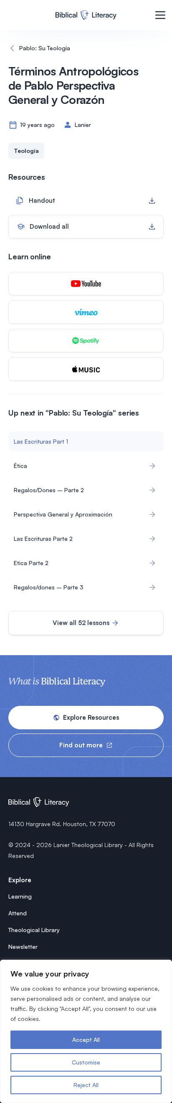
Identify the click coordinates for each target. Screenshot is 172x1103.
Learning (20, 896)
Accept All (86, 1039)
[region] (86, 1031)
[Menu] (160, 15)
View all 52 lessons (81, 623)
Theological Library (34, 929)
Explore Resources (91, 717)
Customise (86, 1062)
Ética (20, 465)
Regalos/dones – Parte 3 (48, 587)
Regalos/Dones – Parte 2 (49, 489)
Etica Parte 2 (31, 562)
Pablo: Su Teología (44, 48)
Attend (17, 913)
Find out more (81, 745)
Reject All (86, 1084)
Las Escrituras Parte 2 (43, 538)
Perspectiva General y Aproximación (63, 514)
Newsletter (23, 946)
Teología (26, 150)
